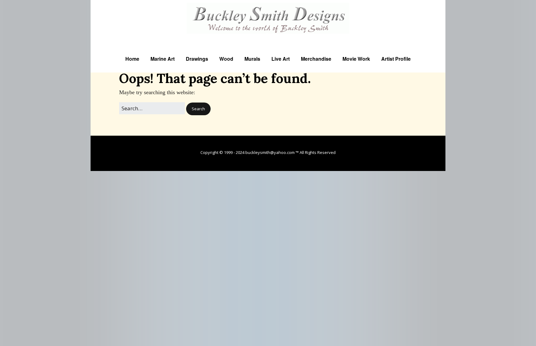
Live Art (280, 58)
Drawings (197, 58)
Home (132, 58)
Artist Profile (396, 58)
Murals (252, 58)
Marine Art (162, 58)
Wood (226, 58)
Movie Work (356, 58)
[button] (198, 109)
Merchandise (316, 58)
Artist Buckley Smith (268, 38)
